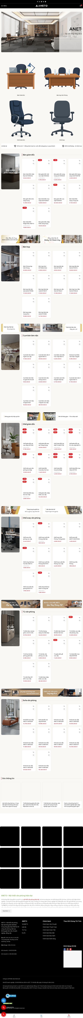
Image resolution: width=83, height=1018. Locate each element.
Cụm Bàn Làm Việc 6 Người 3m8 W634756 (28, 402)
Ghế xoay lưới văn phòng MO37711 (28, 587)
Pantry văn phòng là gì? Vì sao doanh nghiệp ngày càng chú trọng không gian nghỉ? (72, 804)
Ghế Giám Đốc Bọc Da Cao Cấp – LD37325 (28, 494)
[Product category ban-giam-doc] (21, 75)
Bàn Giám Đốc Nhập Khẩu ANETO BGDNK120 (28, 223)
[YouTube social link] (70, 949)
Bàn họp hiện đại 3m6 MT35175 (58, 267)
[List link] (31, 924)
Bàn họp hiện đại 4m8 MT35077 (43, 290)
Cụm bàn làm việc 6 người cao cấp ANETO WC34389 (28, 356)
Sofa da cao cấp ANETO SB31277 (74, 743)
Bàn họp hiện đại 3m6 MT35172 (74, 267)
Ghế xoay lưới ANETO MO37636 (74, 538)
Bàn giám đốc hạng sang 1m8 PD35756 (74, 175)
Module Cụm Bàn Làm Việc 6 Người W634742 (74, 356)
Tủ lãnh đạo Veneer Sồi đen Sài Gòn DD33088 (59, 632)
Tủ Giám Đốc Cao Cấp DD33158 (74, 655)
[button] (33, 160)
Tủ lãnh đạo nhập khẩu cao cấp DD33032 (44, 678)
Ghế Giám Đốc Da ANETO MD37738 (59, 444)
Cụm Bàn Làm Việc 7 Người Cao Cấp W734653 (44, 402)
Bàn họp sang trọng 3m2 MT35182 (27, 314)
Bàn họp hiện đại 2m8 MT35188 (43, 313)
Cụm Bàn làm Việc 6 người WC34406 (28, 378)
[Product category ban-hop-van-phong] (62, 75)
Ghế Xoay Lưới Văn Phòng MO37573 (44, 563)
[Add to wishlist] (33, 163)
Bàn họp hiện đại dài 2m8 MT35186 (28, 290)
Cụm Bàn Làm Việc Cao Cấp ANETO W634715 (59, 356)
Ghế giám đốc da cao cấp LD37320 (28, 444)
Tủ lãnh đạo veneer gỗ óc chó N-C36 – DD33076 (28, 632)
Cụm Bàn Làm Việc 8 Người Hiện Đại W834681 (59, 379)
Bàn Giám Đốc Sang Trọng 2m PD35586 (73, 200)
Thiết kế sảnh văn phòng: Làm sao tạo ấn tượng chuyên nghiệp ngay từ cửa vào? (52, 804)
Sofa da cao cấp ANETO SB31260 (59, 720)
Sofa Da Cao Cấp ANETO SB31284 (44, 766)
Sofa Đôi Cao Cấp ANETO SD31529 (28, 720)
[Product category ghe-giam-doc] (21, 120)
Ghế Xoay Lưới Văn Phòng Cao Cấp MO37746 (59, 563)
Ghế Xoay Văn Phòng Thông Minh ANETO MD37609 (59, 539)
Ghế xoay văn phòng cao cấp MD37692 (27, 539)
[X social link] (39, 2)
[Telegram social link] (45, 2)
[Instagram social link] (67, 949)
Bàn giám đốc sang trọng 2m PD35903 (59, 175)
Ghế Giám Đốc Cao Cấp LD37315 (74, 469)
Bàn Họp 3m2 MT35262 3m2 (43, 267)
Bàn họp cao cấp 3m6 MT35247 (59, 290)
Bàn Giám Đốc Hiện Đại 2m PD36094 (28, 175)
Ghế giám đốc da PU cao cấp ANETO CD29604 (74, 445)
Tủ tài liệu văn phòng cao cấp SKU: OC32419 (43, 655)
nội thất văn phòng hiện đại (31, 899)
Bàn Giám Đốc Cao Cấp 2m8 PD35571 (44, 199)
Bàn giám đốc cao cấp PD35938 (59, 199)
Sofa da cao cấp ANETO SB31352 (74, 720)
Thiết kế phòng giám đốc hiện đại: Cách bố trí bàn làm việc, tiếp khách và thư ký (31, 804)
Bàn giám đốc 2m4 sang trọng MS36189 (28, 200)
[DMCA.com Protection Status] (8, 1003)
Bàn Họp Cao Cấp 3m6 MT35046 (74, 290)
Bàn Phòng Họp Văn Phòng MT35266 (27, 268)
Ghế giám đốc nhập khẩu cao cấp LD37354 (44, 494)
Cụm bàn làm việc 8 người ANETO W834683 (74, 379)
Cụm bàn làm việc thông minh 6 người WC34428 (44, 379)
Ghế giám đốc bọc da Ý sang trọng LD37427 (44, 445)
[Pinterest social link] (41, 2)
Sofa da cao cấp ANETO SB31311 (58, 743)
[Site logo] (41, 6)
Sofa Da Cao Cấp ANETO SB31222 (28, 743)
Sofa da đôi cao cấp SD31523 (43, 720)
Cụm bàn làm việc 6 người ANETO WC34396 (44, 356)
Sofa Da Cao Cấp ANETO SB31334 (44, 743)
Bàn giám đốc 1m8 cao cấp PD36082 (44, 175)
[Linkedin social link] (43, 2)
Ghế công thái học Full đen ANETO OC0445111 (28, 563)
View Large (18, 828)
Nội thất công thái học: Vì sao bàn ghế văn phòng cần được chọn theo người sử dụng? (10, 804)
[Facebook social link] (37, 2)
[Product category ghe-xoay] (62, 120)
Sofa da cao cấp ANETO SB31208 (28, 766)
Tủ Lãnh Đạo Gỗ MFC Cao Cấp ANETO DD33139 (28, 678)
